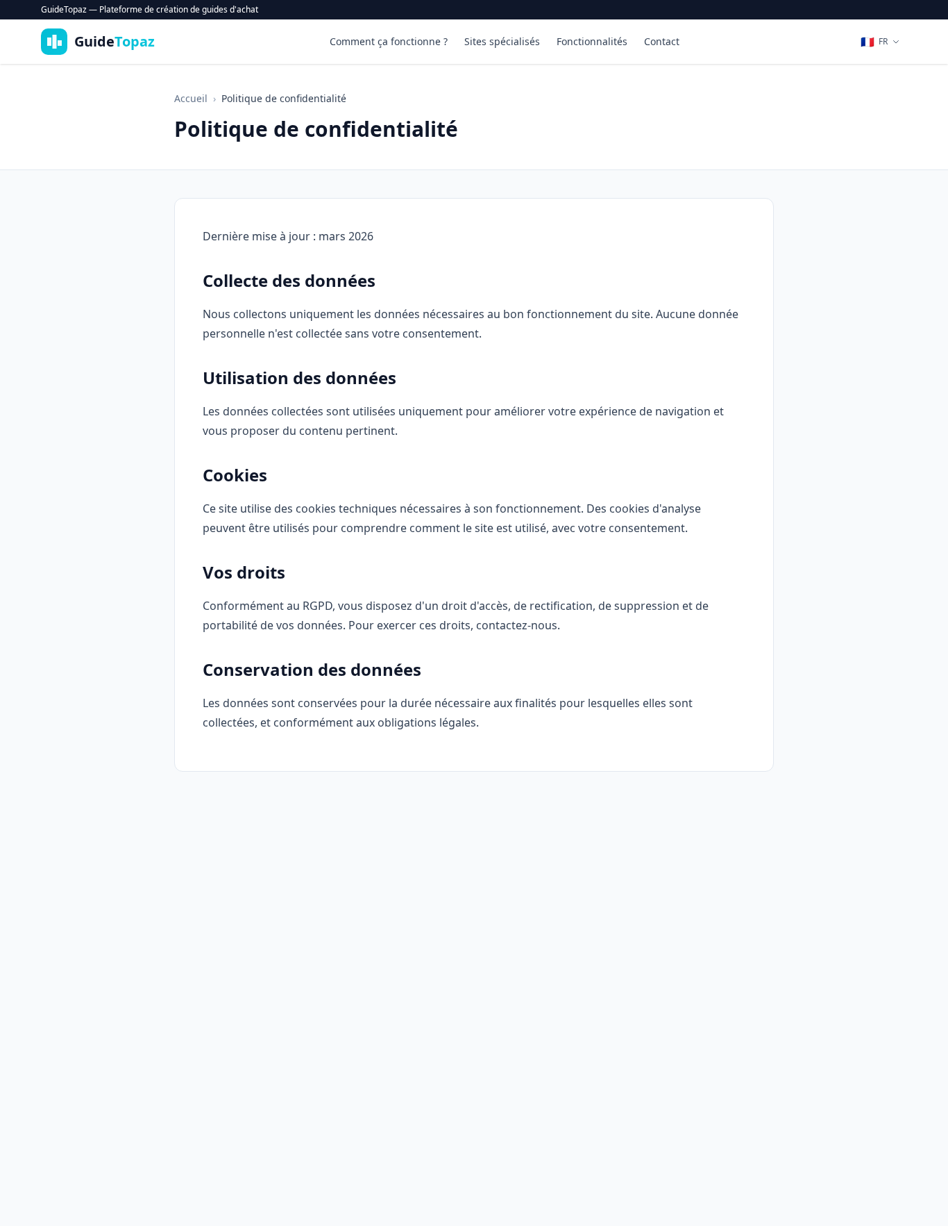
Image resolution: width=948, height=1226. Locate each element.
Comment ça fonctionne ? (389, 41)
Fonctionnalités (592, 41)
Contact (661, 41)
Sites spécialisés (502, 41)
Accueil (191, 98)
